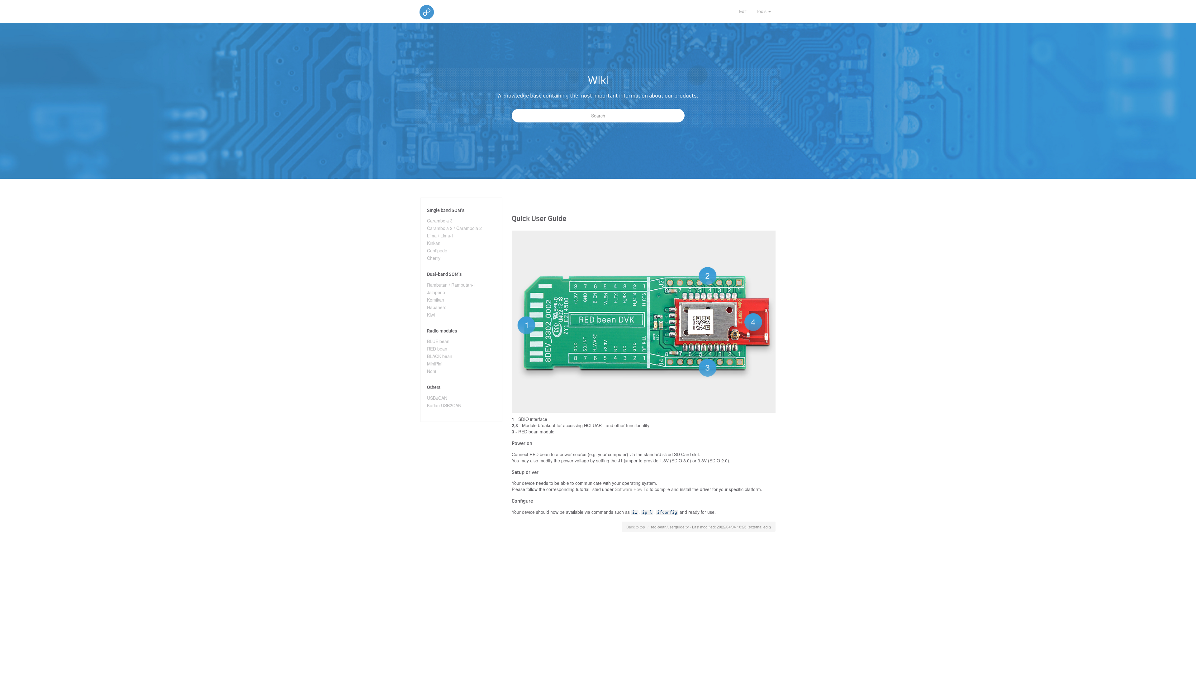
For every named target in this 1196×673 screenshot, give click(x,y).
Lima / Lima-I (440, 235)
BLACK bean (439, 356)
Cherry (433, 258)
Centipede (437, 250)
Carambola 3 (440, 220)
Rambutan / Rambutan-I (451, 285)
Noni (431, 371)
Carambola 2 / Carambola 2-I (456, 228)
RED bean (437, 349)
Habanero (437, 307)
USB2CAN (437, 398)
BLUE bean (438, 341)
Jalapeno (436, 292)
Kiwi (431, 315)
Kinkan (433, 243)
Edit (743, 11)
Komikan (435, 300)
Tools (762, 11)
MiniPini (434, 363)
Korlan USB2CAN (444, 405)
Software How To (631, 489)
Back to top (635, 526)
